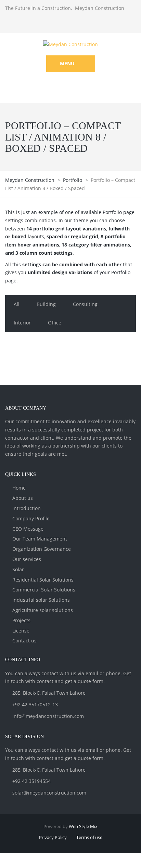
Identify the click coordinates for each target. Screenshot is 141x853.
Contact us (24, 640)
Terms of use (89, 837)
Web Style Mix (83, 826)
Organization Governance (41, 549)
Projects (21, 620)
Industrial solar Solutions (41, 600)
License (20, 630)
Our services (26, 559)
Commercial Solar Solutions (43, 589)
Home (19, 487)
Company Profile (31, 518)
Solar (18, 569)
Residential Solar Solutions (43, 579)
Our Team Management (39, 538)
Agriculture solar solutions (42, 610)
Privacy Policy (53, 837)
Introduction (26, 508)
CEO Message (27, 528)
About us (22, 498)
